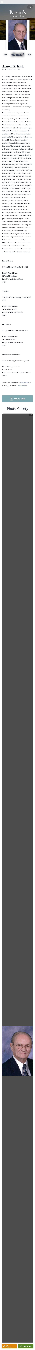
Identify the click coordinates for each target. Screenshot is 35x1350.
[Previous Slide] (4, 1051)
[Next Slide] (31, 1051)
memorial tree (24, 382)
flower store (23, 385)
